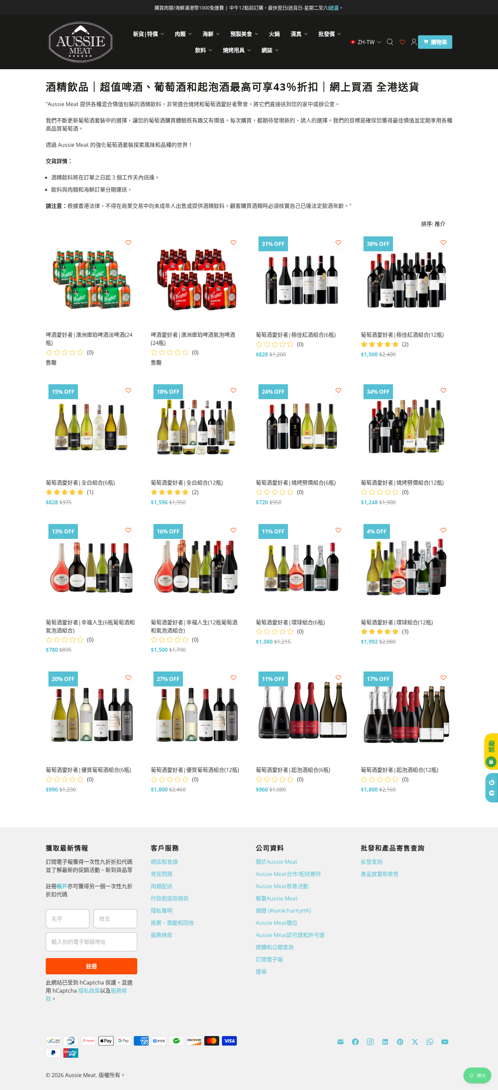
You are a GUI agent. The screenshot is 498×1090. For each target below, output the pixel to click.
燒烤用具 (234, 50)
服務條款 (161, 935)
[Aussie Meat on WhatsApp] (429, 1042)
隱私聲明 (161, 910)
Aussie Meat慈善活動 (282, 886)
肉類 (180, 34)
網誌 (267, 50)
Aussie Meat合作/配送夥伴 (288, 874)
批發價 (326, 34)
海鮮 (208, 34)
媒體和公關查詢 (275, 947)
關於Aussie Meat (276, 861)
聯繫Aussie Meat (276, 898)
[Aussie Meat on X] (415, 1042)
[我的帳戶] (414, 42)
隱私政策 (89, 990)
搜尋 (261, 971)
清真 (296, 34)
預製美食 (241, 34)
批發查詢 (371, 861)
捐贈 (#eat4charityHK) (283, 910)
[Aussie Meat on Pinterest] (400, 1042)
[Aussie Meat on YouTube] (444, 1042)
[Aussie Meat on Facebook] (355, 1042)
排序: (433, 224)
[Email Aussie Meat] (340, 1042)
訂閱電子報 (269, 959)
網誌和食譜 (164, 861)
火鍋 (274, 34)
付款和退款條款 (170, 898)
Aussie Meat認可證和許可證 (290, 935)
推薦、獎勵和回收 (172, 923)
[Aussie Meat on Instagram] (370, 1042)
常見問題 (161, 874)
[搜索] (390, 42)
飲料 (200, 50)
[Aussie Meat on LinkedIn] (385, 1042)
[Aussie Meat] (80, 42)
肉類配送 (161, 886)
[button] (366, 42)
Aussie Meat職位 (276, 923)
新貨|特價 (145, 34)
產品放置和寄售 (380, 874)
